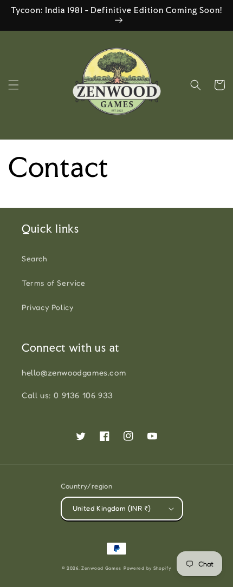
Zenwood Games (101, 568)
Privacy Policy (47, 307)
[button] (13, 85)
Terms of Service (54, 282)
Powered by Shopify (147, 568)
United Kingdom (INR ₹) (112, 508)
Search (34, 258)
